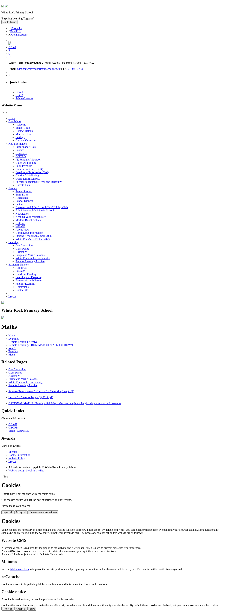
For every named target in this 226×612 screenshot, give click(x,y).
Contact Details (24, 130)
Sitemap (12, 451)
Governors (21, 153)
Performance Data (26, 146)
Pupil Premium (24, 165)
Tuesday (13, 351)
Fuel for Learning (25, 283)
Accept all (21, 512)
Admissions (22, 286)
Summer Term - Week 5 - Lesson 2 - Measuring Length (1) (41, 391)
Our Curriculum (24, 245)
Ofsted (19, 92)
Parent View (22, 229)
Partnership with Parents (29, 280)
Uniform (20, 223)
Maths (11, 354)
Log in (12, 296)
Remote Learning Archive (30, 261)
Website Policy (16, 458)
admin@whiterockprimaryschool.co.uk (39, 68)
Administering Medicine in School (35, 210)
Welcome (21, 124)
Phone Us (16, 28)
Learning (13, 242)
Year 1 (12, 348)
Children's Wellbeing (27, 175)
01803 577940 (76, 68)
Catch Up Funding (26, 162)
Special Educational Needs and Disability (39, 181)
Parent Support (24, 191)
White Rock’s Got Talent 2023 (33, 239)
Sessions (20, 270)
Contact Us (22, 290)
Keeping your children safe (31, 216)
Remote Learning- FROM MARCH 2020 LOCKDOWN (40, 344)
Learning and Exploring (29, 277)
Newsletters (22, 213)
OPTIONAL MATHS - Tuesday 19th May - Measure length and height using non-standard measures (64, 403)
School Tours (23, 127)
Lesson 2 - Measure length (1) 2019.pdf (30, 397)
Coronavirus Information (29, 232)
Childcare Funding (26, 274)
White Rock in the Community (33, 258)
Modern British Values (28, 220)
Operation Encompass (28, 178)
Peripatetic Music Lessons (30, 255)
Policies (20, 149)
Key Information (17, 143)
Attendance (22, 197)
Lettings (20, 137)
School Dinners (24, 200)
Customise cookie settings (43, 512)
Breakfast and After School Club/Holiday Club (42, 207)
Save (32, 608)
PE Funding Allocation (28, 159)
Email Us (15, 31)
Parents (12, 188)
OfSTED (21, 156)
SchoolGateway (24, 98)
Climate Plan (23, 184)
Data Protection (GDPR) (29, 169)
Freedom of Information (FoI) (32, 172)
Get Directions (19, 34)
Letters (19, 204)
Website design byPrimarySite (26, 470)
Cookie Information (19, 454)
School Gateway (18, 430)
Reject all (7, 512)
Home (11, 118)
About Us (21, 267)
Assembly (21, 251)
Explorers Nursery (18, 264)
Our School (14, 121)
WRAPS (20, 226)
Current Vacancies (26, 140)
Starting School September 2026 (34, 235)
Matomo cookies (19, 569)
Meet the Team (24, 134)
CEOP (19, 95)
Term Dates (22, 194)
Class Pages (22, 248)
